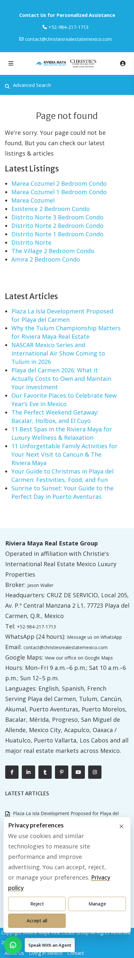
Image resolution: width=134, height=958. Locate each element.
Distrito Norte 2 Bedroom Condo (57, 225)
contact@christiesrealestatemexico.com (68, 39)
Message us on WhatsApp (94, 637)
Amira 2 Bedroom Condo (45, 259)
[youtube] (78, 772)
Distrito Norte (31, 242)
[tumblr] (45, 772)
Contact (75, 953)
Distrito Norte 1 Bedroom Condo (57, 234)
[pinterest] (61, 772)
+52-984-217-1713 (36, 627)
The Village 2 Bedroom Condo (52, 251)
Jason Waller (40, 585)
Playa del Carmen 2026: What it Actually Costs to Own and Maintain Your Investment (61, 378)
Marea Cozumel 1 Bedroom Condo (59, 192)
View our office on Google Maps (79, 658)
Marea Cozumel (33, 200)
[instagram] (94, 772)
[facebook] (12, 772)
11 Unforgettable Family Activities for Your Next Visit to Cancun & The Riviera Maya (64, 454)
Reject (37, 904)
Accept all (37, 920)
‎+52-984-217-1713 (68, 27)
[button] (39, 945)
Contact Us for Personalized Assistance (67, 15)
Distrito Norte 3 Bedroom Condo (57, 217)
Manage (97, 904)
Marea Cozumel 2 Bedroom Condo (59, 183)
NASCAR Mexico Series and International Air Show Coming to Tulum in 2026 (58, 353)
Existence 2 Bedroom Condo (50, 209)
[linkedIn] (28, 772)
